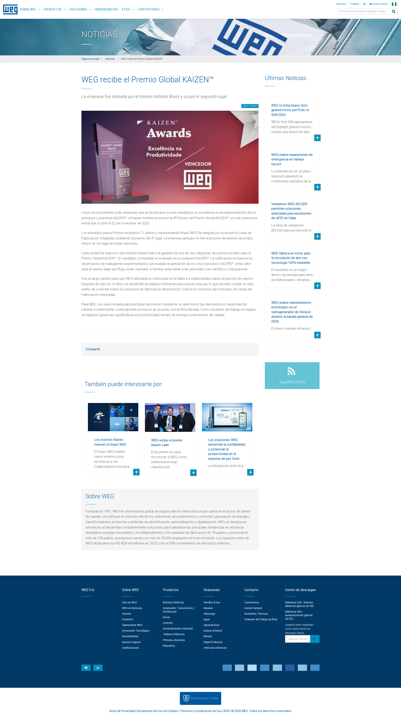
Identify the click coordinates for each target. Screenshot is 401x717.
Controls (168, 623)
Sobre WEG (28, 9)
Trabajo (354, 4)
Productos (53, 9)
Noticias (341, 4)
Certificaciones (130, 647)
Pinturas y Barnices (174, 640)
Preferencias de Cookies (204, 698)
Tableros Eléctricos (174, 634)
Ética (126, 9)
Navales (208, 608)
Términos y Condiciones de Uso (201, 711)
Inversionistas (106, 9)
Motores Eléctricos (173, 602)
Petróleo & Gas (212, 602)
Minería (208, 636)
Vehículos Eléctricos (215, 647)
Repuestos (169, 645)
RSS (226, 711)
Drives (166, 617)
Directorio (127, 619)
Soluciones (78, 9)
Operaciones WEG (132, 625)
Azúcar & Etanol (213, 630)
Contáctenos (148, 9)
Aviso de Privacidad (122, 711)
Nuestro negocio (131, 642)
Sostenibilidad (130, 636)
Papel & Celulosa (213, 642)
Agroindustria (211, 625)
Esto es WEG (129, 602)
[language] (395, 4)
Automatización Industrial (178, 628)
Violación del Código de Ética (260, 619)
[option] (113, 435)
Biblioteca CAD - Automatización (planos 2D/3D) (299, 615)
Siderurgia (209, 613)
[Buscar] (394, 11)
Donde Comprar (253, 608)
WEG (9, 9)
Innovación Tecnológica (135, 630)
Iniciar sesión (379, 4)
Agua (207, 619)
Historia (126, 613)
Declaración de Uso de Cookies (157, 711)
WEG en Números (132, 608)
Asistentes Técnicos (256, 613)
